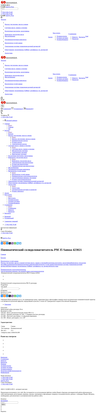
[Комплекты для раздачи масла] (26, 33)
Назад (10, 125)
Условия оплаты (6, 366)
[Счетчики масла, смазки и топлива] (26, 26)
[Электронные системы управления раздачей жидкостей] (26, 45)
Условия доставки (6, 367)
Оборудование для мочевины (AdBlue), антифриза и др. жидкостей (29, 266)
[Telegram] (20, 243)
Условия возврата (6, 369)
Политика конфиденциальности (11, 371)
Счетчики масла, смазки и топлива (23, 149)
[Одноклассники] (4, 243)
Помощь (3, 364)
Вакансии (4, 362)
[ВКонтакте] (2, 243)
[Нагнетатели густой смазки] (26, 41)
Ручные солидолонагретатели (34, 271)
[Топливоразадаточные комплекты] (26, 38)
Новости (3, 360)
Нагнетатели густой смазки (21, 174)
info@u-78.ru (10, 7)
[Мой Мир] (7, 243)
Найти (3, 404)
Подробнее (4, 400)
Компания (4, 357)
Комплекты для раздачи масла (21, 161)
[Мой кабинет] (1, 17)
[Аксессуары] (26, 51)
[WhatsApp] (15, 243)
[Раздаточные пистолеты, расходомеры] (26, 29)
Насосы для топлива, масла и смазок (23, 139)
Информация (5, 372)
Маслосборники (9, 264)
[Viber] (12, 243)
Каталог (10, 134)
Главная (10, 127)
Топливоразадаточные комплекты (25, 264)
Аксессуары (16, 188)
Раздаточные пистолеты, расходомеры (58, 263)
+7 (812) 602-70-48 (6, 12)
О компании (12, 208)
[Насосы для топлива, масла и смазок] (26, 23)
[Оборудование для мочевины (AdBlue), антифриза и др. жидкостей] (26, 48)
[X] (10, 243)
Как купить (12, 198)
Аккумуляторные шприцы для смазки (13, 271)
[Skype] (17, 243)
